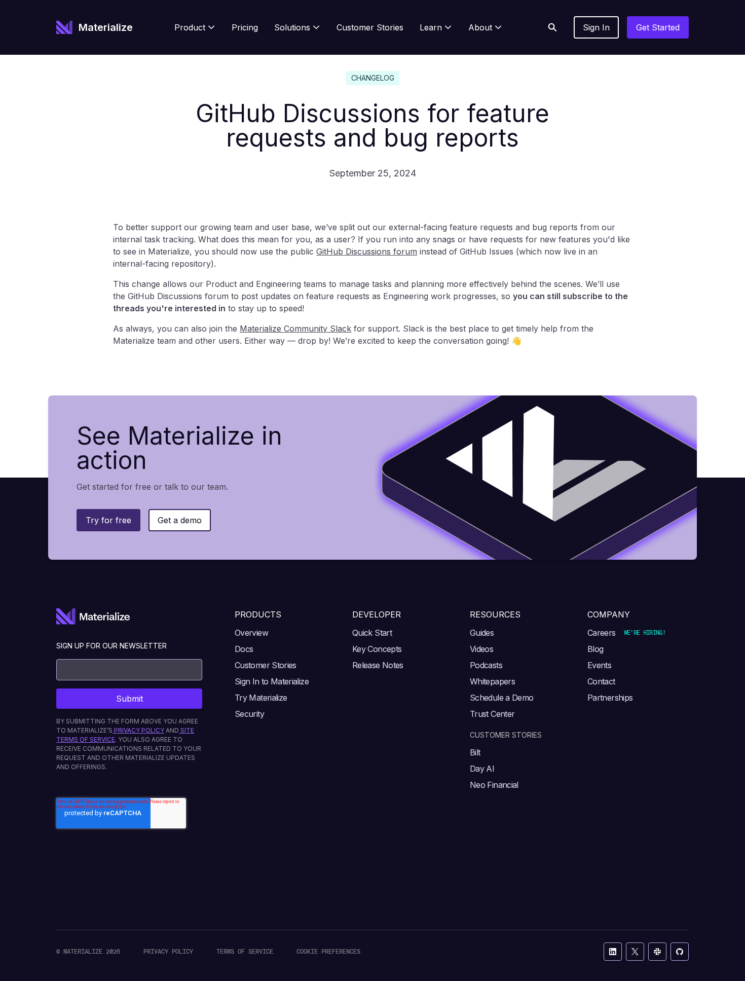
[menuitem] (194, 27)
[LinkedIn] (613, 951)
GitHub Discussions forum (366, 251)
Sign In (596, 27)
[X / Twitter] (635, 951)
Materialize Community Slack (295, 328)
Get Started (658, 27)
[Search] (552, 27)
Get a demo (180, 520)
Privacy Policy (168, 951)
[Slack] (657, 951)
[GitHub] (679, 951)
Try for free (108, 520)
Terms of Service (244, 951)
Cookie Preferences (328, 951)
